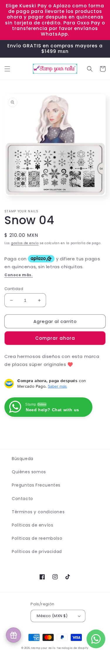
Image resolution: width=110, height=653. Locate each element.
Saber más (57, 386)
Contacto (22, 499)
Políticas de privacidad (37, 551)
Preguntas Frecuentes (36, 485)
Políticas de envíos (32, 525)
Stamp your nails (43, 648)
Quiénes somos (29, 472)
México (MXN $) (52, 616)
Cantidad (13, 288)
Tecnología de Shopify (73, 648)
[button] (7, 68)
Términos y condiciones (38, 512)
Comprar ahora (55, 338)
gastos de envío (25, 243)
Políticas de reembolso (37, 538)
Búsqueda (22, 459)
